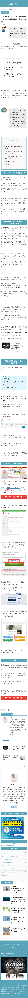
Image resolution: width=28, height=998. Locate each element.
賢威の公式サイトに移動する (13, 497)
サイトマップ (6, 944)
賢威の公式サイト (13, 488)
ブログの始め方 (6, 740)
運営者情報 (13, 944)
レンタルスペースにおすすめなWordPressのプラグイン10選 (18, 910)
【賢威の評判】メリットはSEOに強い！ (13, 157)
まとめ (7, 164)
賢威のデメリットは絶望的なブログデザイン (13, 152)
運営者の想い (20, 944)
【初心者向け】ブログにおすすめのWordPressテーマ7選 (18, 930)
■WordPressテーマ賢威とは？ (13, 148)
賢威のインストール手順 (13, 161)
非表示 (17, 140)
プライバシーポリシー (13, 945)
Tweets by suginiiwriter (7, 845)
